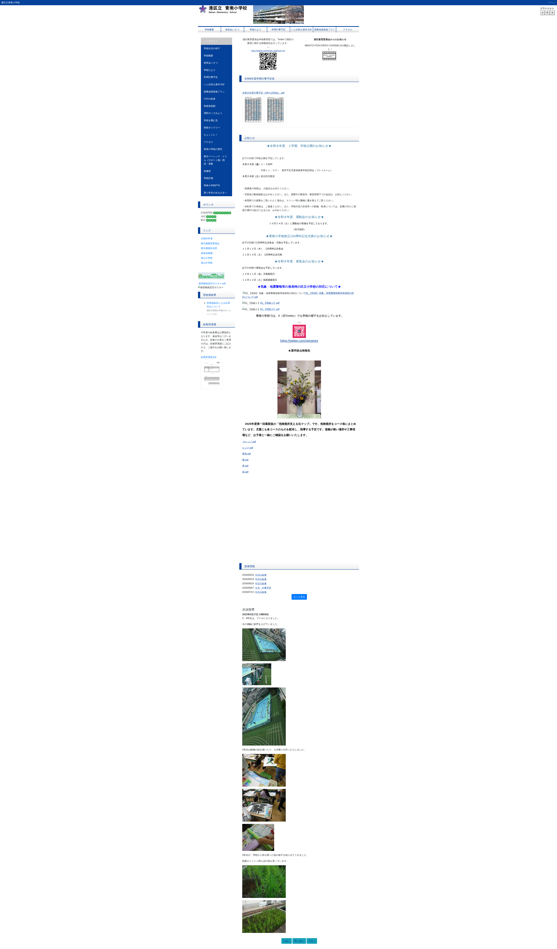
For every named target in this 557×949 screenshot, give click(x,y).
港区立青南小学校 (10, 2)
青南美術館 (209, 106)
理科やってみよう (213, 113)
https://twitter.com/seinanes (299, 340)
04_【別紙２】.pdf (269, 309)
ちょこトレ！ (211, 135)
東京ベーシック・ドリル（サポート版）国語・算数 (215, 160)
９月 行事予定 (263, 588)
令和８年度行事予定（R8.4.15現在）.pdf (263, 93)
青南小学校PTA (212, 185)
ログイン (552, 2)
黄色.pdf (246, 454)
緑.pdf (245, 472)
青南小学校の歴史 (213, 149)
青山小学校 (207, 258)
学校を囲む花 (211, 120)
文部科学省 (207, 238)
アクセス (347, 29)
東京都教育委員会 (210, 243)
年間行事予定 (278, 29)
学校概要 (209, 29)
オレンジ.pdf (249, 441)
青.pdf (245, 466)
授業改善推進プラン (324, 29)
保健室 (207, 171)
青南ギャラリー (212, 127)
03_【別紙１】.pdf (269, 303)
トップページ (211, 41)
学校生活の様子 (212, 48)
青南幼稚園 (207, 253)
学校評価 (208, 178)
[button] (257, 14)
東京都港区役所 (209, 248)
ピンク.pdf (247, 448)
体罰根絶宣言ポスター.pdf (212, 283)
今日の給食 (209, 99)
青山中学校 (207, 263)
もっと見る (299, 597)
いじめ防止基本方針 (301, 29)
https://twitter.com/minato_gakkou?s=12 (268, 51)
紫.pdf (245, 460)
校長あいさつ (232, 29)
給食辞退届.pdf (208, 357)
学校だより (255, 29)
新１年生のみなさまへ (215, 192)
